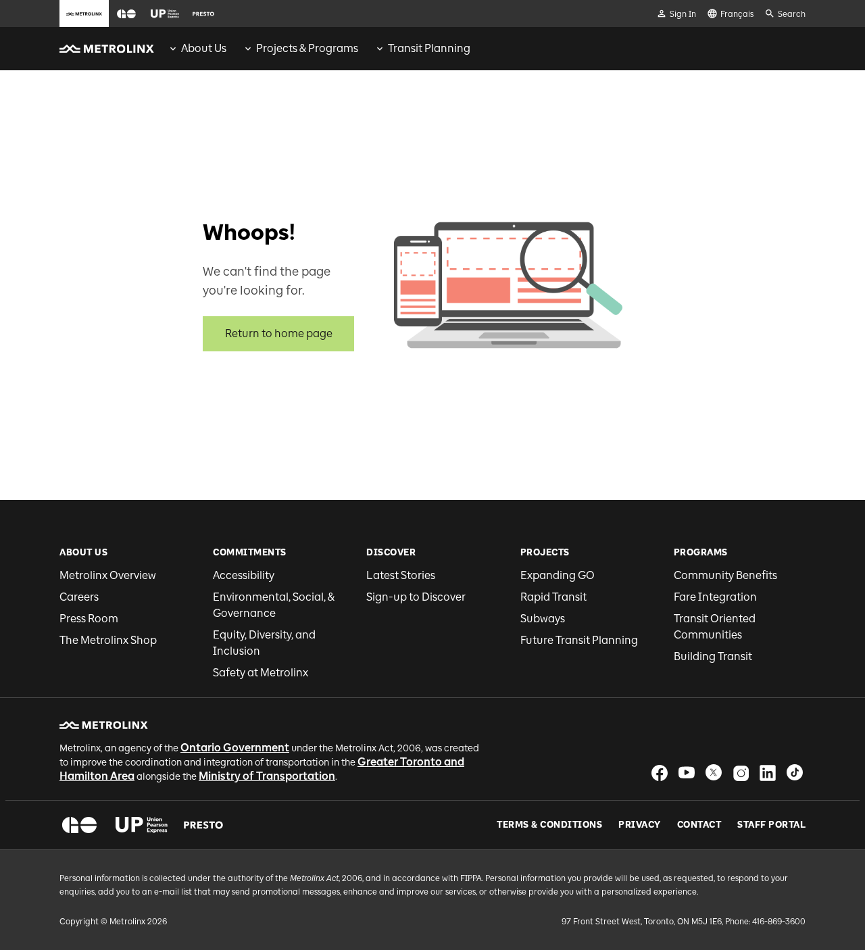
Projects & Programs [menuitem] (307, 48)
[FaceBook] (659, 772)
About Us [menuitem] (203, 48)
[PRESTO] (204, 825)
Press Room (88, 618)
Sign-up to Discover (416, 597)
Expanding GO (557, 575)
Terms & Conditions (549, 825)
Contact (699, 825)
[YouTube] (686, 772)
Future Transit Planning (579, 640)
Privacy (639, 825)
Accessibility (243, 575)
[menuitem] (197, 48)
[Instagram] (740, 772)
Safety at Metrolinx (260, 672)
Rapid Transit (553, 597)
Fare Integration (715, 597)
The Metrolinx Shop (108, 640)
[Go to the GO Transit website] (126, 13)
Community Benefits (725, 575)
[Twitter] (713, 772)
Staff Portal (771, 825)
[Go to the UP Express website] (165, 13)
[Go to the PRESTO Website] (203, 13)
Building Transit (713, 656)
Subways (542, 618)
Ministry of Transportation (267, 776)
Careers (79, 597)
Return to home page (278, 333)
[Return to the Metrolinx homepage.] (106, 48)
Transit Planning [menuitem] (429, 48)
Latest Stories (400, 575)
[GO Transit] (79, 825)
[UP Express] (142, 825)
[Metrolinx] (103, 725)
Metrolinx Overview (107, 575)
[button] (126, 13)
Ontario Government (234, 747)
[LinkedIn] (767, 772)
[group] (197, 48)
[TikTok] (795, 772)
